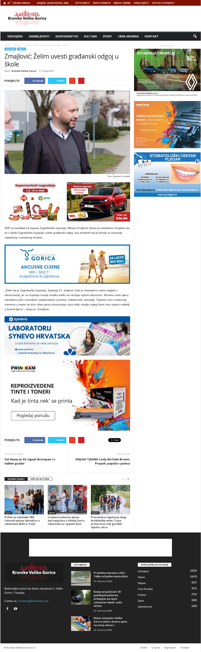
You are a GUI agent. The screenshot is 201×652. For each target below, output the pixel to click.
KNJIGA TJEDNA (122, 2)
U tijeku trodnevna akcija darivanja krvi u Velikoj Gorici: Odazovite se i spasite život (66, 520)
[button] (195, 36)
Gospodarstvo (66, 36)
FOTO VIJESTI (82, 2)
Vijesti (21, 49)
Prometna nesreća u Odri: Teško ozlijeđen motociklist (111, 574)
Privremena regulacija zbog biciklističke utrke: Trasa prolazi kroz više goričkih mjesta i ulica (108, 522)
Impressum (170, 647)
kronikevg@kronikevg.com (33, 601)
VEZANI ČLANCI (16, 478)
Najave (95, 512)
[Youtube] (16, 609)
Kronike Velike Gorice (24, 70)
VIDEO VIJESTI (141, 2)
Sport (107, 36)
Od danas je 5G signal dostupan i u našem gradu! (30, 461)
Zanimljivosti (39, 36)
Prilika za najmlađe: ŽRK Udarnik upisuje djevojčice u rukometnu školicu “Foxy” (22, 520)
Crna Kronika (128, 36)
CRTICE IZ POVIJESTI (163, 2)
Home (7, 45)
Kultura (90, 36)
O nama (156, 647)
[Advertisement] (129, 18)
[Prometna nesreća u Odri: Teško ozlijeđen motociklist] (81, 578)
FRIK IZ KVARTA (102, 2)
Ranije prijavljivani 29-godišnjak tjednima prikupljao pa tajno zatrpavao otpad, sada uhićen (108, 599)
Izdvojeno (15, 36)
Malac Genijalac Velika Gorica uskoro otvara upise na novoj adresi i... (110, 621)
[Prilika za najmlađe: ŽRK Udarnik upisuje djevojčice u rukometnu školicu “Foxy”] (24, 499)
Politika (10, 49)
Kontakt (151, 36)
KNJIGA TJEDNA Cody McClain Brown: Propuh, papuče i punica (103, 461)
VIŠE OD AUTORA (39, 478)
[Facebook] (8, 609)
